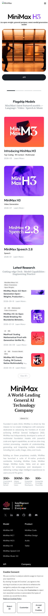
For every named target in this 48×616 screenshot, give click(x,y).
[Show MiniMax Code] (37, 91)
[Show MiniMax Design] (20, 91)
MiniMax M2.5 (8, 540)
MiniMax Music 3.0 (10, 556)
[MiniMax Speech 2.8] (24, 235)
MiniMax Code (31, 530)
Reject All (9, 607)
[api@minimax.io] (17, 515)
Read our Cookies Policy (12, 599)
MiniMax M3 (8, 530)
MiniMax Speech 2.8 (11, 551)
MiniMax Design (31, 535)
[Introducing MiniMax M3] (24, 137)
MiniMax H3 (8, 546)
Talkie (27, 546)
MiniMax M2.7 (8, 535)
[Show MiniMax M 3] (28, 91)
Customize (24, 607)
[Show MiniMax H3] (11, 91)
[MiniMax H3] (24, 186)
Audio (27, 540)
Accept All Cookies (38, 607)
